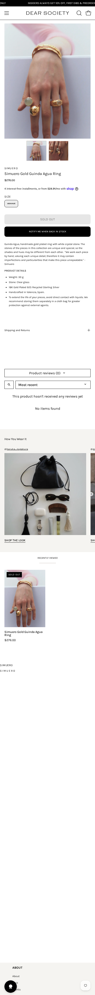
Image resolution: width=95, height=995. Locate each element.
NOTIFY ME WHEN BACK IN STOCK (47, 231)
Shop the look (14, 540)
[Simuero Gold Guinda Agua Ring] (36, 151)
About (16, 976)
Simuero (11, 168)
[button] (79, 13)
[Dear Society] (47, 13)
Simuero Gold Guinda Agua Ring (23, 633)
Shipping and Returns (17, 330)
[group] (47, 606)
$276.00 (10, 640)
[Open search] (9, 385)
